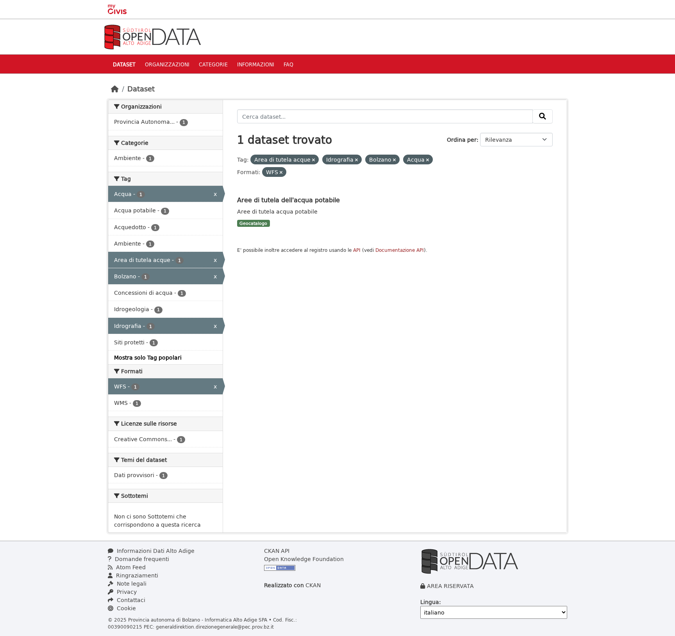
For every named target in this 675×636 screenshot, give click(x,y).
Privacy (126, 592)
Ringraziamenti (136, 575)
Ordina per (462, 139)
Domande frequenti (141, 559)
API (357, 250)
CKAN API (276, 551)
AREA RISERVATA (450, 586)
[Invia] (542, 116)
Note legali (130, 583)
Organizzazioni (167, 64)
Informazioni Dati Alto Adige (155, 551)
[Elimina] (313, 160)
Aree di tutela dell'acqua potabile (288, 200)
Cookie (125, 608)
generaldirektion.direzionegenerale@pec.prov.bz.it (215, 626)
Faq (288, 64)
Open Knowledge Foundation (304, 559)
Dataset (124, 64)
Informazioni (255, 64)
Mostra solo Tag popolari (148, 357)
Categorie (213, 64)
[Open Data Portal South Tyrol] (152, 36)
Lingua (429, 602)
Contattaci (130, 600)
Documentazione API (399, 250)
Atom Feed (130, 567)
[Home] (115, 89)
